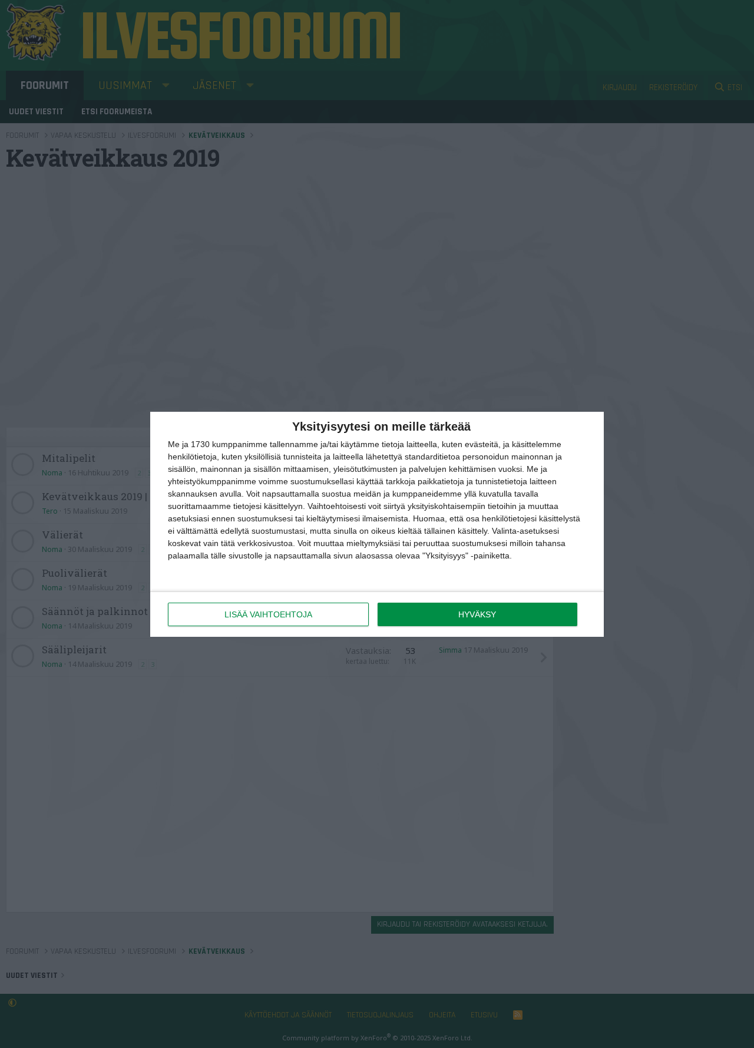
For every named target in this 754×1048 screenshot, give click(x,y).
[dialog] (377, 524)
